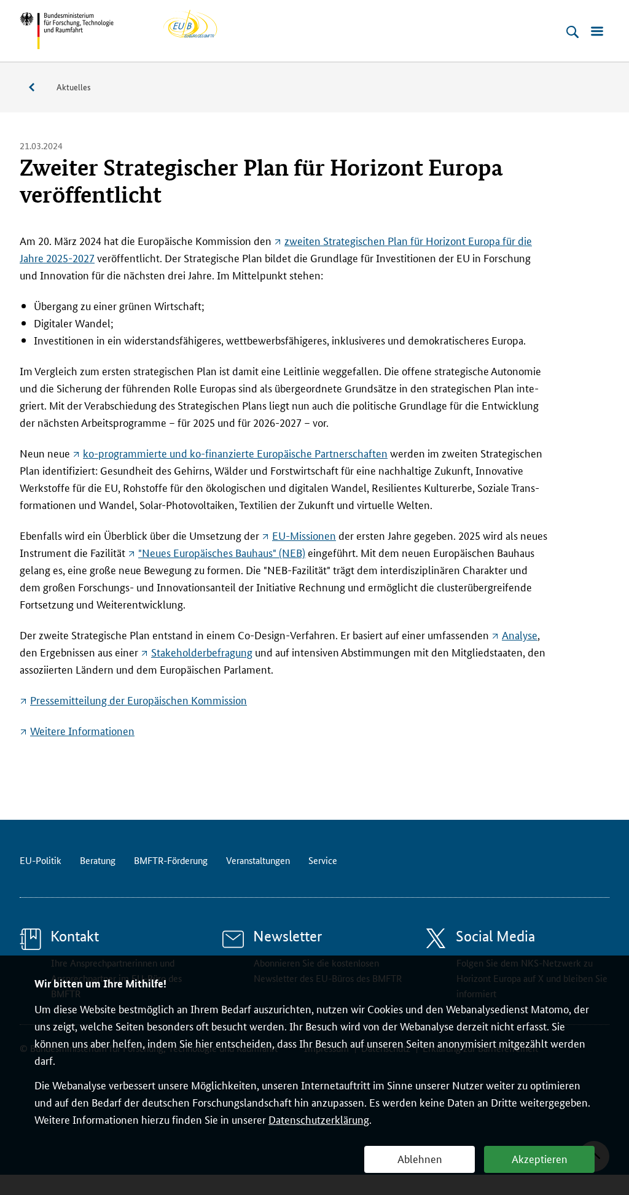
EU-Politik (40, 860)
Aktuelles (74, 86)
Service (38, 87)
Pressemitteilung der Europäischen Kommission (138, 699)
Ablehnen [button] (419, 1158)
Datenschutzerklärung (318, 1118)
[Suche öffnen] (572, 32)
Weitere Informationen (82, 730)
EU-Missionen (304, 534)
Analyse (519, 634)
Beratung (97, 860)
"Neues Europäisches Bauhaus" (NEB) (221, 552)
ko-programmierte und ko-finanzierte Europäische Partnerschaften (235, 452)
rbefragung (201, 651)
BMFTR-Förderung (171, 860)
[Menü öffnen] (597, 32)
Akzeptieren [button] (540, 1158)
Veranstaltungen (258, 860)
